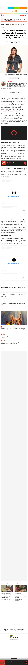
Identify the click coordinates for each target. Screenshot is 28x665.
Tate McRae (4, 98)
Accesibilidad (12, 629)
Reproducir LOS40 (25, 163)
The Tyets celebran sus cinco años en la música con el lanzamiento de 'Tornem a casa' (6, 595)
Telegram (18, 78)
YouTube (11, 605)
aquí (2, 304)
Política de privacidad (20, 629)
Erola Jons (14, 24)
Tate (23, 224)
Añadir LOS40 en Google (15, 92)
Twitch (19, 605)
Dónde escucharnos (18, 632)
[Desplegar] (14, 658)
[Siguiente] (26, 24)
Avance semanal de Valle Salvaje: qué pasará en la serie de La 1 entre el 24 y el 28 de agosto (14, 342)
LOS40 (3, 8)
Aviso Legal (6, 629)
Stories (22, 605)
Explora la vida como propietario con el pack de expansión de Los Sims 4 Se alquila (21, 595)
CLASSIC (10, 8)
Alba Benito (9, 81)
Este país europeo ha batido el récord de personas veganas (12, 336)
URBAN (22, 8)
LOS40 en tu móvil (9, 632)
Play (26, 662)
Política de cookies (8, 630)
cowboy (17, 120)
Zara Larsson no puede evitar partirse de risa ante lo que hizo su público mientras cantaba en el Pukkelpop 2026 (13, 330)
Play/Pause (14, 132)
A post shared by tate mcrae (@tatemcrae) (14, 210)
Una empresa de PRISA (14, 636)
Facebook (10, 78)
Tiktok (9, 605)
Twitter (12, 78)
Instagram (6, 605)
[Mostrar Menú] (2, 11)
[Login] (26, 11)
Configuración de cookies (18, 630)
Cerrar (25, 19)
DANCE (16, 8)
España (2, 15)
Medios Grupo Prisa (14, 639)
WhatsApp (15, 78)
